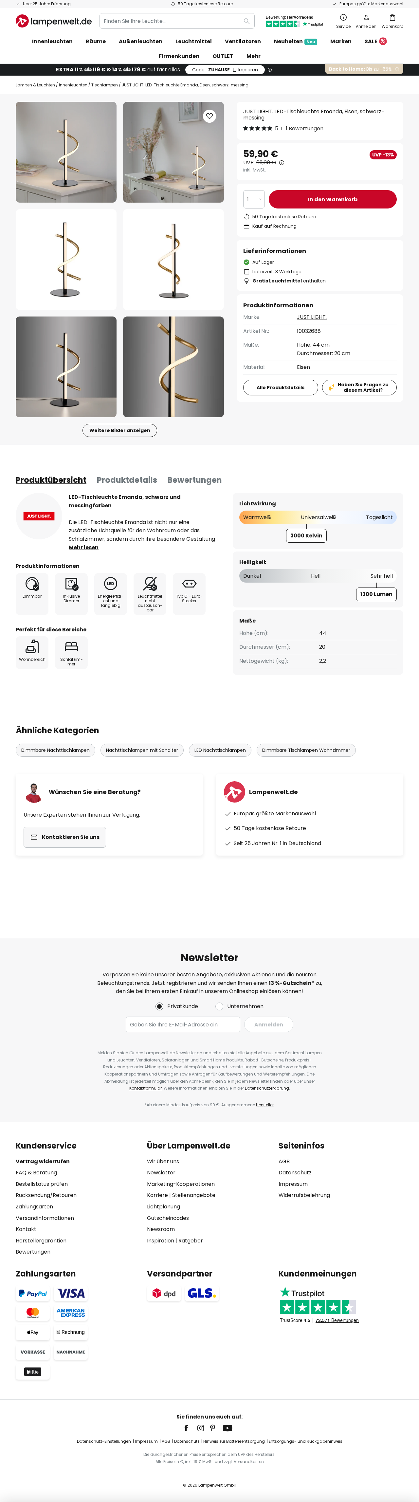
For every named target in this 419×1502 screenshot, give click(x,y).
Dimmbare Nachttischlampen (55, 750)
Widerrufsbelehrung (304, 1195)
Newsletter (161, 1172)
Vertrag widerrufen (43, 1161)
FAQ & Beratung (36, 1172)
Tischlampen (104, 85)
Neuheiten (294, 41)
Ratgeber (190, 1240)
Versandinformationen (45, 1218)
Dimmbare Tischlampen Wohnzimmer (306, 750)
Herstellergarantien (41, 1240)
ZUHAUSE (225, 69)
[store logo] (54, 20)
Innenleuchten (73, 85)
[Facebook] (190, 1428)
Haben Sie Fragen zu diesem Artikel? (363, 387)
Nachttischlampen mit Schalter (142, 750)
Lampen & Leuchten (35, 85)
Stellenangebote (193, 1195)
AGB (284, 1161)
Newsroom (161, 1229)
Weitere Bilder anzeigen (119, 430)
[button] (66, 259)
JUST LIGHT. (312, 317)
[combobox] (177, 20)
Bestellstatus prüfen (42, 1184)
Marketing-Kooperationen (181, 1184)
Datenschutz (295, 1172)
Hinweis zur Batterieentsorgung (234, 1441)
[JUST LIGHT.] (39, 516)
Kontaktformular (145, 1088)
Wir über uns (163, 1161)
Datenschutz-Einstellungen (104, 1441)
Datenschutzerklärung (267, 1088)
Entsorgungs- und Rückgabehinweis (305, 1441)
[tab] (51, 480)
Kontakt (26, 1229)
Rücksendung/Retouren (46, 1195)
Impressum (293, 1184)
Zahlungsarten (34, 1206)
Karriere (157, 1195)
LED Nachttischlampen (220, 750)
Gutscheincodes (168, 1218)
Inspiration (160, 1240)
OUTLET (222, 56)
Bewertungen (195, 480)
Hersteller (265, 1105)
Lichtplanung (163, 1206)
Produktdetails (127, 480)
